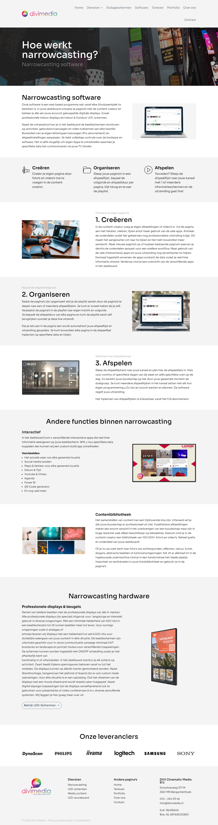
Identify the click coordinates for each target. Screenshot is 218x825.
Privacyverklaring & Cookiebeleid (69, 820)
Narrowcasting (77, 784)
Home (79, 7)
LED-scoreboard (78, 797)
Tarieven (158, 7)
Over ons (189, 7)
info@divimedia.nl (171, 803)
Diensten (93, 7)
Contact (190, 20)
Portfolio (173, 7)
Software (141, 7)
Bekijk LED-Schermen (40, 705)
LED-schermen (97, 117)
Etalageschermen (118, 7)
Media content (77, 793)
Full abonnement (178, 399)
